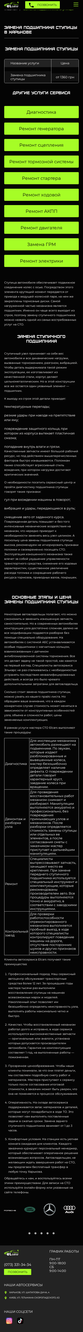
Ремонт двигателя (41, 228)
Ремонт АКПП (41, 211)
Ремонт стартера (41, 178)
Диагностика (41, 112)
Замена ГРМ (41, 244)
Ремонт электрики (41, 261)
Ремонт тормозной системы (41, 161)
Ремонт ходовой (41, 195)
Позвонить (46, 5)
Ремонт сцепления (41, 145)
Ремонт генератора (41, 128)
